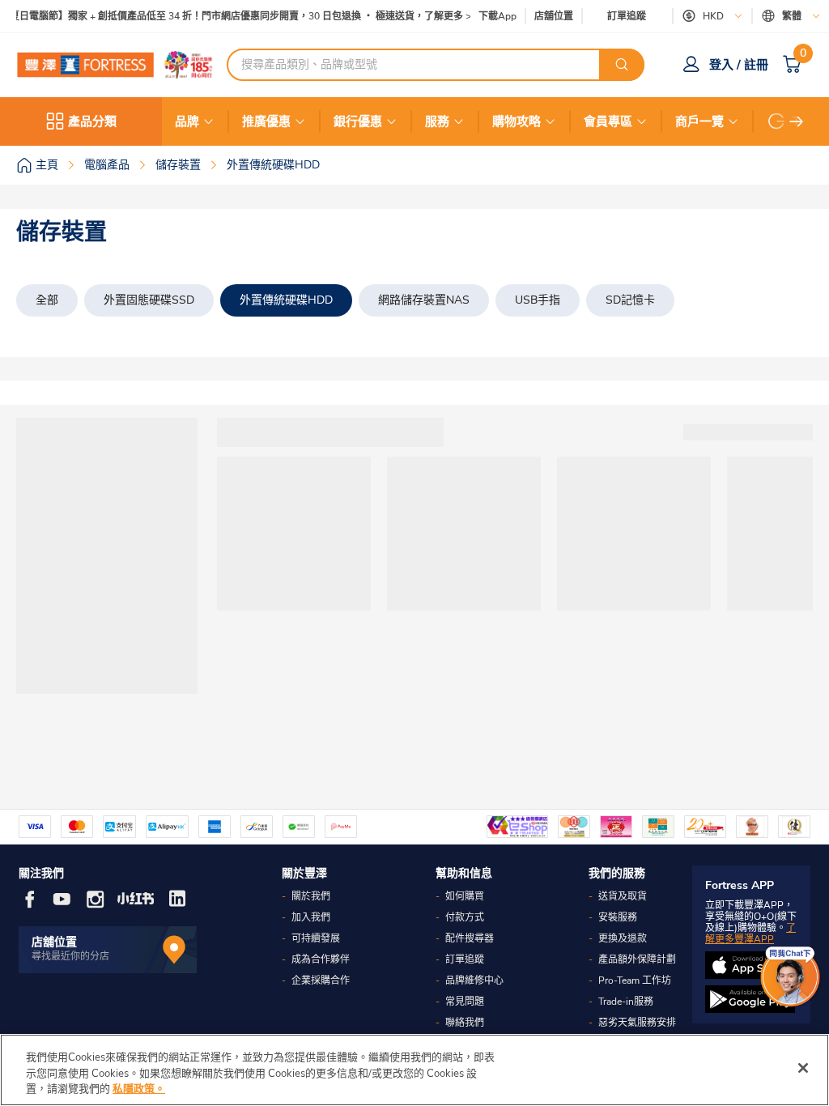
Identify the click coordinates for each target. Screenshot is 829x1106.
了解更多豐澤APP (750, 933)
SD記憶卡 (630, 300)
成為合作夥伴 (320, 959)
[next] (796, 121)
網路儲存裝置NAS (424, 300)
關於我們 (310, 896)
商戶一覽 (699, 121)
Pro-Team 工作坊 (634, 980)
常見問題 (464, 1001)
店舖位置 (553, 17)
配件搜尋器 (469, 938)
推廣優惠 (266, 121)
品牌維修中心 (474, 980)
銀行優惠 (358, 121)
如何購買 (464, 896)
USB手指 (537, 300)
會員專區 (608, 121)
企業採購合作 (320, 980)
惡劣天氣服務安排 (637, 1022)
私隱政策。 (139, 1089)
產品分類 (92, 121)
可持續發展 (315, 938)
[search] (621, 65)
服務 (437, 121)
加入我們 (310, 917)
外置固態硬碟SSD (149, 300)
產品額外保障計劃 (637, 959)
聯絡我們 (464, 1022)
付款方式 (464, 917)
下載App (497, 16)
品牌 (187, 121)
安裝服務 (617, 917)
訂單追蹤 (626, 16)
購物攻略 (516, 121)
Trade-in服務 (625, 1001)
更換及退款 (622, 938)
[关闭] (803, 1068)
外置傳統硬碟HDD (286, 300)
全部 (47, 300)
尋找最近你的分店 (70, 956)
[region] (414, 1070)
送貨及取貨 (622, 896)
